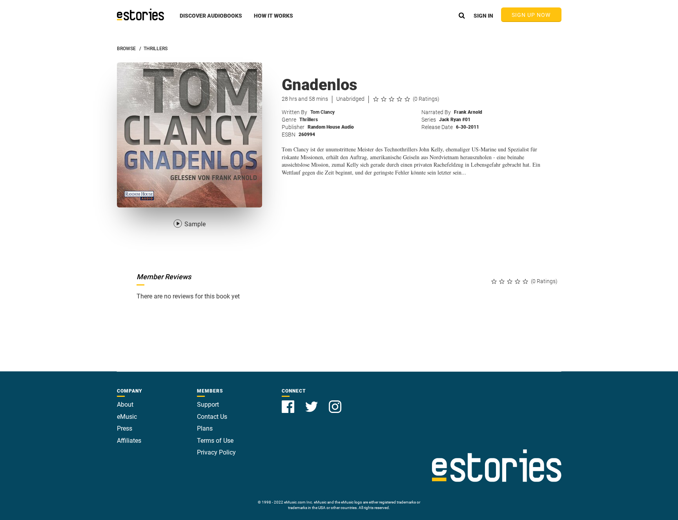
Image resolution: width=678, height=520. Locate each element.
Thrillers (308, 119)
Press (124, 428)
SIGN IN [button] (483, 16)
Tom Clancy (322, 112)
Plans (205, 428)
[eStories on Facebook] (289, 402)
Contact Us (212, 416)
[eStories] (140, 14)
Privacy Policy (216, 452)
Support (208, 404)
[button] (211, 20)
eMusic (127, 416)
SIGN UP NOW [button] (531, 15)
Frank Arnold (468, 112)
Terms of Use (215, 440)
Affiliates (129, 440)
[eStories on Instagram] (335, 402)
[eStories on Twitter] (312, 402)
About (125, 404)
